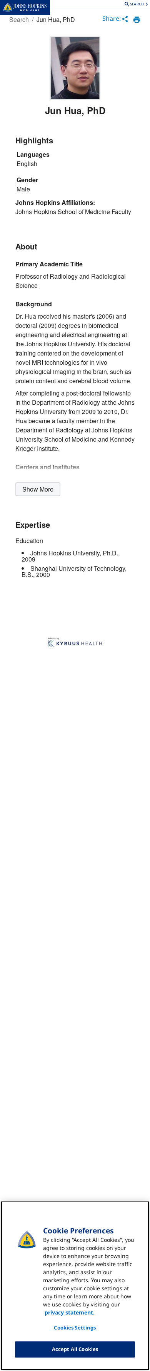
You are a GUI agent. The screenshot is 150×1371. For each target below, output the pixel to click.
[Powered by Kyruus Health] (75, 643)
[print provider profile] (137, 19)
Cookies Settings (75, 1327)
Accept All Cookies (75, 1349)
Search (19, 19)
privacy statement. (70, 1312)
